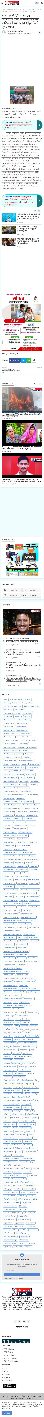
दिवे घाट (27, 1094)
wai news (7, 1009)
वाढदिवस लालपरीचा (9, 1196)
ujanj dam (17, 995)
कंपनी (6, 1046)
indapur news (34, 812)
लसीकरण (20, 1185)
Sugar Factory (30, 982)
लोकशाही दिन (8, 1189)
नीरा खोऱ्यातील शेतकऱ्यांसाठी (11, 1104)
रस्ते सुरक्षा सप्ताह (8, 1175)
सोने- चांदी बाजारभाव (21, 1233)
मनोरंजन (7, 1377)
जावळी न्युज (7, 1077)
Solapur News (22, 965)
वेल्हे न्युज (35, 1199)
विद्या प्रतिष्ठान (31, 1196)
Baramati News (9, 737)
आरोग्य (16, 1026)
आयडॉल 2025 (8, 1026)
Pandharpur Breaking (23, 876)
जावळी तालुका (30, 1073)
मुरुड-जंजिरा (7, 1165)
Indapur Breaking (9, 812)
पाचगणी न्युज (7, 1111)
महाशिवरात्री (7, 1155)
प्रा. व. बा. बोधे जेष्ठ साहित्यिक (27, 1121)
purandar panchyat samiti (12, 934)
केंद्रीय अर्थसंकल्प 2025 (29, 1046)
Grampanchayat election (12, 808)
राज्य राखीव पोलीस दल (10, 1182)
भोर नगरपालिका (28, 1141)
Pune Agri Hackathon (10, 900)
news (17, 873)
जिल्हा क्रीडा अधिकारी (19, 1077)
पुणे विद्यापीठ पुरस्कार (32, 1114)
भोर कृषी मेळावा (8, 1141)
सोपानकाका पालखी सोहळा (11, 1236)
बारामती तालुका (8, 1131)
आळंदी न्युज (33, 1026)
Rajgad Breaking (9, 937)
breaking (24, 764)
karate (32, 825)
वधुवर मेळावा (17, 1189)
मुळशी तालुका (17, 1165)
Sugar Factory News (10, 985)
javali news (7, 818)
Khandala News (9, 842)
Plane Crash (8, 897)
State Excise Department (11, 978)
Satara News (19, 961)
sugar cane (8, 982)
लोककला (7, 1374)
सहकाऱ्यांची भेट (8, 1223)
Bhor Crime (7, 757)
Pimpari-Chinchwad (10, 893)
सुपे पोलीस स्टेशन (8, 1233)
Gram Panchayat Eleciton (12, 805)
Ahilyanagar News (26, 703)
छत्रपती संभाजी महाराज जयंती (12, 1063)
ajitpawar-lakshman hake (12, 706)
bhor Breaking (23, 750)
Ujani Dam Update (33, 992)
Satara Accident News (24, 954)
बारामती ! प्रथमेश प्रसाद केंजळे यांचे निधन (22, 641)
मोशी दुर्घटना (7, 1172)
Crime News (29, 778)
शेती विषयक (31, 1213)
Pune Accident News (32, 897)
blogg (6, 764)
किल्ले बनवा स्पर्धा (15, 1046)
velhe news (7, 1002)
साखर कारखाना (30, 1223)
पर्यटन (6, 1371)
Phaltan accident (20, 880)
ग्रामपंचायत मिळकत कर (25, 1056)
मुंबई (33, 1162)
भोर (35, 1138)
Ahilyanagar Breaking (11, 703)
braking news (15, 764)
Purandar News (34, 927)
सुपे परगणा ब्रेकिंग (32, 1230)
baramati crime (9, 727)
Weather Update (18, 1009)
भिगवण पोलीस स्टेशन (25, 1138)
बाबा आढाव (7, 1128)
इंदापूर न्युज (7, 1033)
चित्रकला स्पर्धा (19, 1060)
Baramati (27, 716)
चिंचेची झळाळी (8, 1060)
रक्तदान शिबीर (27, 1172)
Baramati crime (9, 730)
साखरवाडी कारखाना (20, 1226)
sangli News (22, 948)
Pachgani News (9, 876)
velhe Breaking (28, 999)
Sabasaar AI (35, 941)
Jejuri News (7, 825)
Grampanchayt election (30, 808)
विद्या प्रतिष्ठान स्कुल (9, 1199)
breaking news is (32, 767)
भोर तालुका (18, 1141)
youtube (33, 595)
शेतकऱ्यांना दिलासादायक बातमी (12, 1213)
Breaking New (8, 767)
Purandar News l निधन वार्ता (12, 931)
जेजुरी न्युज (20, 1084)
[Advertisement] (22, 60)
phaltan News (8, 886)
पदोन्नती (17, 1107)
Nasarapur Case (21, 869)
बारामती (15, 1128)
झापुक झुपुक (7, 1087)
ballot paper (8, 716)
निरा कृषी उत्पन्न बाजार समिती (12, 1101)
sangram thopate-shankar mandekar (16, 951)
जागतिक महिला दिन (24, 1070)
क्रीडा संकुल (7, 1053)
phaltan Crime (22, 883)
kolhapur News (21, 842)
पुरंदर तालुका (25, 1117)
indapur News (8, 815)
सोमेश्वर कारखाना (25, 1236)
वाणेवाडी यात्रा (21, 1196)
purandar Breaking (10, 924)
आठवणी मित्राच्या (8, 1019)
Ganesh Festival (9, 798)
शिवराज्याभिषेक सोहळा (10, 1209)
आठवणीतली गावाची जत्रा (22, 1019)
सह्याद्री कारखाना (19, 1223)
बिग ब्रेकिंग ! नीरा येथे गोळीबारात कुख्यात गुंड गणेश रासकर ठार (23, 666)
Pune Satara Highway (11, 914)
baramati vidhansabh (11, 740)
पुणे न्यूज (22, 1114)
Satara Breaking (9, 958)
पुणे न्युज (14, 1114)
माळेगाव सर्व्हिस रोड (27, 1158)
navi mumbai (8, 873)
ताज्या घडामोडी (27, 1090)
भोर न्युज (6, 1145)
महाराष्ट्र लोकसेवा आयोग (30, 1151)
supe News (32, 988)
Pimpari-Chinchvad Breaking (30, 890)
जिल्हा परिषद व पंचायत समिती (30, 1080)
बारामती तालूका (19, 1131)
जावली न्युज (7, 1073)
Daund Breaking (9, 784)
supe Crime (23, 988)
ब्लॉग (30, 1134)
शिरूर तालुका (22, 1206)
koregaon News (9, 846)
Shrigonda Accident (32, 961)
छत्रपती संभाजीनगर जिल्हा (29, 1063)
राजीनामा (6, 1179)
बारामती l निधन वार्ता (25, 1128)
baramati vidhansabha (28, 740)
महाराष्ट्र (19, 1151)
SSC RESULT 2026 (22, 975)
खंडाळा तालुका (27, 1053)
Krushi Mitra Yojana (20, 849)
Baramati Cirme (22, 723)
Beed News (21, 747)
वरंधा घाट (6, 1192)
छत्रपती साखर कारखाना (10, 1067)
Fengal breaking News (11, 791)
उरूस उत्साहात (7, 1039)
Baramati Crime (22, 730)
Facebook (16, 360)
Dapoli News (35, 781)
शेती (25, 1213)
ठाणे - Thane (8, 1352)
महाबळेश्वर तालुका (9, 1151)
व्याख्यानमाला (15, 1202)
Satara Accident (9, 954)
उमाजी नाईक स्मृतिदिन (33, 1036)
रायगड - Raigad (9, 1355)
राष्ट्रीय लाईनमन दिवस (25, 1182)
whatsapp (33, 590)
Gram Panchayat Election (31, 805)
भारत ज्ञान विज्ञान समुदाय (10, 1138)
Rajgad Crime (22, 937)
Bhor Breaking (8, 754)
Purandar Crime (9, 927)
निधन (13, 1097)
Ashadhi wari (8, 710)
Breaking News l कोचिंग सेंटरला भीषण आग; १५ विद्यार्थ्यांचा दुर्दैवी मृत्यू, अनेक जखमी (21, 415)
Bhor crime (28, 754)
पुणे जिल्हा (7, 1114)
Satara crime (21, 958)
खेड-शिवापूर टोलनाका (10, 1056)
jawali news (20, 822)
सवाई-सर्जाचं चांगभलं (23, 1219)
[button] (42, 3)
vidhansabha (24, 1002)
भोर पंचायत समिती (16, 1145)
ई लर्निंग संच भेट (17, 1033)
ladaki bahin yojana (10, 852)
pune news (7, 910)
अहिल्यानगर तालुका (22, 1016)
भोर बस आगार (27, 1145)
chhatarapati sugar (10, 778)
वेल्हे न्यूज (6, 1202)
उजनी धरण (27, 1033)
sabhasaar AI (8, 944)
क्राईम (32, 1050)
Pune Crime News (9, 907)
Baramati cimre (9, 723)
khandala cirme (9, 835)
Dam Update (24, 781)
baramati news (25, 733)
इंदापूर (27, 1029)
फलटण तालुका (22, 1124)
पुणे (32, 1111)
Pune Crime (27, 903)
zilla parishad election (11, 1012)
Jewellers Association (20, 825)
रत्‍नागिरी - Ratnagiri (10, 1358)
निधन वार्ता (20, 1097)
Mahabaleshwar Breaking (27, 856)
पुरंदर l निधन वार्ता (14, 1117)
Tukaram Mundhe (19, 992)
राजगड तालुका (33, 1175)
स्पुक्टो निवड (7, 1247)
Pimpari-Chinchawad (11, 890)
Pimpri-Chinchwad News (27, 893)
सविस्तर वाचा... (29, 1309)
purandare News (29, 934)
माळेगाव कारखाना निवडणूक (11, 1158)
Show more (38, 384)
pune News (17, 910)
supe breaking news (10, 988)
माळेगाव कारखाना (18, 1155)
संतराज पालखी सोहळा (10, 1216)
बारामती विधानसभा (9, 1134)
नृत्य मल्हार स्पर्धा (26, 1104)
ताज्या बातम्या (7, 1094)
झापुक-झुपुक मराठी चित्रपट (31, 1087)
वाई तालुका (15, 1192)
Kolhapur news (33, 842)
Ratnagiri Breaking (10, 941)
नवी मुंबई (6, 1097)
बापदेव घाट (31, 1124)
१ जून (5, 699)
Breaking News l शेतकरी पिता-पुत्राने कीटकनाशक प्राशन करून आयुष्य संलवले (18, 125)
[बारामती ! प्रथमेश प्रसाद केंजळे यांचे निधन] (22, 622)
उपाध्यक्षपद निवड (19, 1036)
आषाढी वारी (7, 1029)
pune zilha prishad (26, 914)
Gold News (20, 798)
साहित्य (15, 1230)
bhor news (17, 757)
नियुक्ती (28, 1097)
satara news (8, 961)
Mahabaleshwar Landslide (12, 859)
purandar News (22, 927)
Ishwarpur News (32, 815)
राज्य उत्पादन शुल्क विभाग (18, 1179)
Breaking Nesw (34, 764)
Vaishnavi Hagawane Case (13, 999)
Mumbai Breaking (9, 866)
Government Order (26, 801)
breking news (30, 774)
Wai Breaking (19, 1005)
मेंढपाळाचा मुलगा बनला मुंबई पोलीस (14, 1168)
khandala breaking (10, 832)
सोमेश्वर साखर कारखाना (10, 1243)
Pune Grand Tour (33, 907)
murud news (33, 866)
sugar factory (18, 982)
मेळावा (28, 1168)
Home (4, 10)
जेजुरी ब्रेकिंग (29, 1084)
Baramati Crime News (11, 733)
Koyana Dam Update (23, 846)
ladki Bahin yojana (26, 852)
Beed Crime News (9, 747)
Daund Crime (21, 784)
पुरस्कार (15, 1121)
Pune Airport (23, 900)
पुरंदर (5, 1117)
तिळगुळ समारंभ (18, 1094)
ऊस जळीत (17, 1039)
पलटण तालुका (26, 1107)
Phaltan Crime (33, 883)
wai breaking (8, 1005)
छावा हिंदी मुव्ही (23, 1067)
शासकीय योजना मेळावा (10, 1206)
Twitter (23, 360)
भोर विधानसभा (8, 1148)
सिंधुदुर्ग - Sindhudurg (11, 1361)
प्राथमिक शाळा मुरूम (9, 1124)
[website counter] (16, 1343)
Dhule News (7, 788)
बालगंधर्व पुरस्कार (21, 1134)
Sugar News (23, 985)
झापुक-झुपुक (17, 1087)
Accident (27, 699)
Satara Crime (32, 958)
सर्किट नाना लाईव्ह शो (9, 1219)
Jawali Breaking (9, 822)
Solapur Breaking (9, 965)
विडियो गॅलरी (8, 1381)
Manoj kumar (8, 863)
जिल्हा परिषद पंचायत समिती (11, 1080)
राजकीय (18, 1175)
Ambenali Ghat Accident (31, 706)
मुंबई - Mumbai (9, 1349)
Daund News (32, 784)
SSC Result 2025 (9, 975)
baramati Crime (22, 727)
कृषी (5, 1368)
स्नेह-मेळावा (31, 1243)
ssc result (27, 971)
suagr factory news (28, 978)
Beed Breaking (23, 744)
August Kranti (27, 713)
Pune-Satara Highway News (13, 920)
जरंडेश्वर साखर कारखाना (10, 1070)
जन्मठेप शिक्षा (33, 1067)
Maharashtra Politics (30, 859)
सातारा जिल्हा (31, 1226)
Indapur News (20, 815)
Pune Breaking (34, 900)
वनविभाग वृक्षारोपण (29, 1189)
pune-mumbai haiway (11, 917)
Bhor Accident (31, 747)
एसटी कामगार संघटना (10, 1043)
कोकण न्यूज (25, 1396)
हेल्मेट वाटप (27, 1247)
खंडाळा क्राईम (16, 1053)
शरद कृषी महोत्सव (27, 1202)
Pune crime (17, 903)
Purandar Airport (29, 920)
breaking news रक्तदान (11, 771)
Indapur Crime (22, 812)
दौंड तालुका (35, 1094)
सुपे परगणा (22, 1230)
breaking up (20, 774)
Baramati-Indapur (10, 744)
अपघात (22, 1012)
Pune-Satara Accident (28, 917)
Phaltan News (20, 886)
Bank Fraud (18, 716)
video (15, 1002)
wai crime (29, 1005)
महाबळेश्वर (33, 1148)
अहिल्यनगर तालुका (9, 1016)
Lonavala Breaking (10, 856)
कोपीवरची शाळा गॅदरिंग (10, 1050)
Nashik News (33, 869)
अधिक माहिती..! (6, 1409)
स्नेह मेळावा (22, 1243)
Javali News (17, 818)
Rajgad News (33, 937)
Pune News (26, 910)
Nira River (24, 873)
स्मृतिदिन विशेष (18, 1247)
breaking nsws (8, 774)
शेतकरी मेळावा (23, 1209)
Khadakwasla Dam (20, 829)
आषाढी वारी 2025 (18, 1029)
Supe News (7, 992)
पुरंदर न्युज (34, 1117)
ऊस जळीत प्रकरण (28, 1039)
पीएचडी (27, 1111)
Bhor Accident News (10, 750)
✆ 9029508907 (29, 1398)
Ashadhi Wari (19, 710)
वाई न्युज (23, 1192)
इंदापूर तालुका (35, 1029)
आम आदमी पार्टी (25, 1022)
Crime (21, 778)
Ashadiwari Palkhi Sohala (12, 713)
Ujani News (7, 995)
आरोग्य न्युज (24, 1026)
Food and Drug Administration (13, 795)
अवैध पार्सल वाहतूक (32, 1012)
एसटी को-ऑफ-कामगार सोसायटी (28, 1043)
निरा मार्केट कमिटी (28, 1101)
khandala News (22, 839)
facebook (14, 590)
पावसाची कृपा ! (18, 1111)
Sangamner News (9, 948)
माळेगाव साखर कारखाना (10, 1162)
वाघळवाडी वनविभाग (33, 1192)
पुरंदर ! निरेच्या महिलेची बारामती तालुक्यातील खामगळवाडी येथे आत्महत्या (23, 653)
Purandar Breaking (24, 924)
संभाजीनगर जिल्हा (23, 1216)
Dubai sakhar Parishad (21, 788)
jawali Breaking (29, 818)
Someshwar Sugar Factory (12, 971)
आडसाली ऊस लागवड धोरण (11, 1022)
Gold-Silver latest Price (11, 801)
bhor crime (19, 754)
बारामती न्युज (29, 1131)
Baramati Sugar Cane (24, 737)
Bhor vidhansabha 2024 (26, 761)
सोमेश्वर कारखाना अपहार (10, 1240)
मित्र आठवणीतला (24, 1162)
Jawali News (31, 822)
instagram (13, 595)
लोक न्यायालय (30, 1185)
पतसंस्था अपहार (8, 1107)
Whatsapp (28, 360)
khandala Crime (22, 835)
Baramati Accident (10, 720)
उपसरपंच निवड (8, 1036)
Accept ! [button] (7, 1413)
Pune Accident (19, 897)
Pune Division (22, 907)
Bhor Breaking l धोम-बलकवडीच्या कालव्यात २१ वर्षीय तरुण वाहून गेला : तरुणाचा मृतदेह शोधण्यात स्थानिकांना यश (21, 480)
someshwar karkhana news (13, 968)
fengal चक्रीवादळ (26, 791)
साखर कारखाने (8, 1226)
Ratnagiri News (23, 941)
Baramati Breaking (25, 720)
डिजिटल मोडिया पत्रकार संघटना (12, 1090)
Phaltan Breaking (9, 883)
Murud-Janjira (8, 869)
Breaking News (12, 10)
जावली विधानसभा (18, 1073)
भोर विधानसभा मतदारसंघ (21, 1148)
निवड (36, 1101)
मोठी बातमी (36, 1168)
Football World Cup (32, 795)
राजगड (25, 1175)
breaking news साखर (26, 771)
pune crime (7, 903)
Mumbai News (22, 866)
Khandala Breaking (25, 832)
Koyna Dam (8, 849)
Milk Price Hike (19, 863)
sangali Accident (21, 944)
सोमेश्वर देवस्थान (23, 1240)
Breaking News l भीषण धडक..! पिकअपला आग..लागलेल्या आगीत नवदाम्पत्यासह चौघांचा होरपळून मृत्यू (21, 448)
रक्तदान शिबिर (17, 1172)
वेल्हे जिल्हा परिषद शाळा (23, 1199)
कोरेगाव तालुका (24, 1050)
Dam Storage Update (10, 781)
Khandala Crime (9, 839)
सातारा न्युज (7, 1230)
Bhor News (26, 757)
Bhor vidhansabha (10, 761)
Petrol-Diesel (8, 880)
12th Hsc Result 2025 (16, 699)
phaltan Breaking (33, 880)
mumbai (29, 863)
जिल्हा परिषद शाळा (9, 1084)
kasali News (8, 829)
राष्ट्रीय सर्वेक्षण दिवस (9, 1185)
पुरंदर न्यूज (7, 1121)
